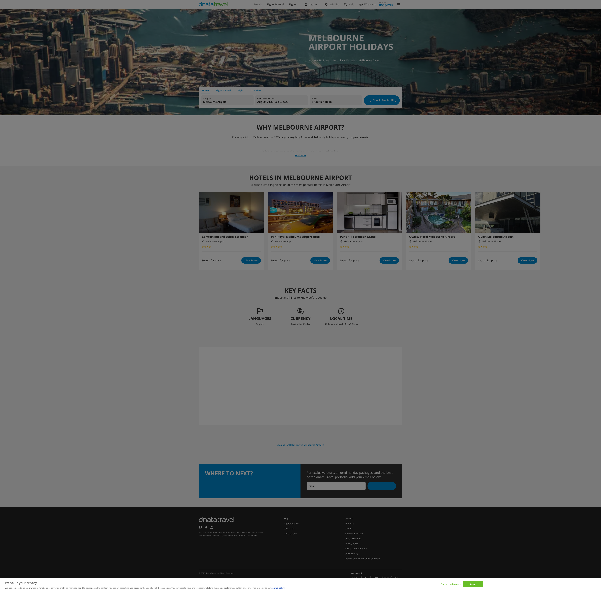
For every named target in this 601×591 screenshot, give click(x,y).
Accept (473, 584)
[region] (300, 584)
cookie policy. (278, 587)
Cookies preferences (450, 584)
